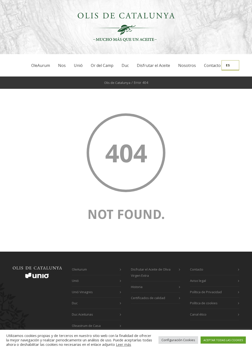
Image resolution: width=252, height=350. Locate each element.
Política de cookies (204, 303)
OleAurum (40, 65)
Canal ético (198, 314)
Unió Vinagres (82, 292)
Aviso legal (198, 280)
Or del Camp (102, 65)
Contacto (212, 65)
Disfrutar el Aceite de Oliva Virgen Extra (151, 272)
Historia (136, 287)
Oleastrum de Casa (86, 325)
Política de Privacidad (206, 292)
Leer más (123, 344)
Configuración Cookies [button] (178, 340)
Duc (125, 65)
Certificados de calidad (148, 298)
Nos (62, 65)
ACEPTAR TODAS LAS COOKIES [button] (223, 340)
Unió (78, 65)
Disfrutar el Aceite (153, 65)
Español (230, 65)
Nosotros (187, 65)
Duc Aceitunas (82, 314)
